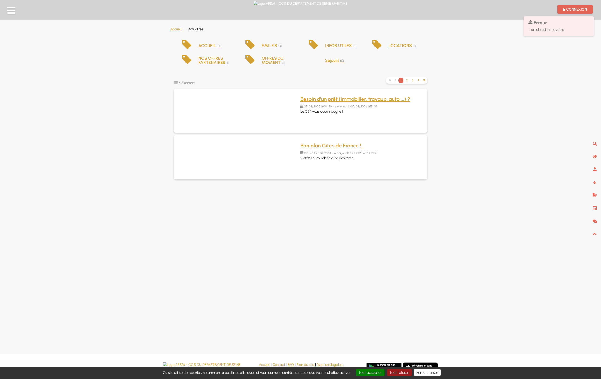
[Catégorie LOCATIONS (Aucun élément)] (376, 48)
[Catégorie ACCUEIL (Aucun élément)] (186, 48)
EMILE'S (272, 45)
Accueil (175, 29)
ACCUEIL (209, 45)
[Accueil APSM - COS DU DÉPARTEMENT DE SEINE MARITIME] (300, 3)
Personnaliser (427, 372)
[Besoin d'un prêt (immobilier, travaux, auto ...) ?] (237, 111)
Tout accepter (370, 372)
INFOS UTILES (340, 45)
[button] (11, 10)
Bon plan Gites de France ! (330, 145)
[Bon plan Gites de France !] (237, 157)
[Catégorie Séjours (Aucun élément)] (313, 61)
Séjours (334, 60)
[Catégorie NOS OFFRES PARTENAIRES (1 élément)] (186, 63)
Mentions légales (329, 365)
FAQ (291, 365)
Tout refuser (399, 372)
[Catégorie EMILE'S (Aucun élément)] (250, 48)
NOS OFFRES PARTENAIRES (213, 60)
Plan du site (305, 365)
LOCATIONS (402, 45)
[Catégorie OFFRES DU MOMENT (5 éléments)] (250, 63)
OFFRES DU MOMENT (273, 60)
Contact (279, 365)
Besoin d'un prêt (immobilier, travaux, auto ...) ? (355, 99)
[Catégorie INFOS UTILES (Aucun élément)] (313, 48)
